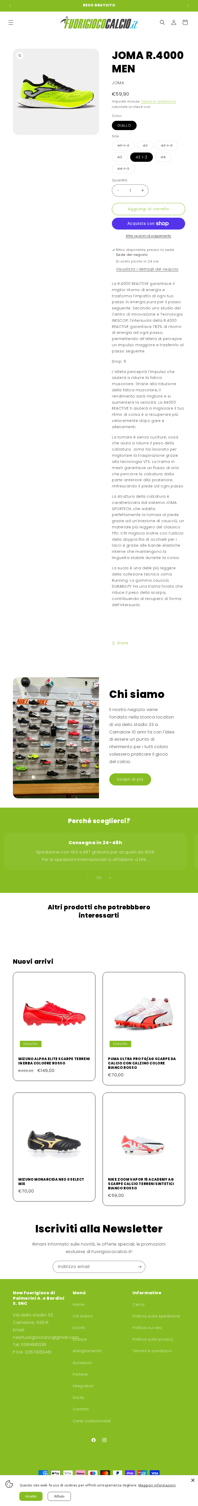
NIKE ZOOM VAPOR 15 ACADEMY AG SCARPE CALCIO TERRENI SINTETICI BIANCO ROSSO (141, 1184)
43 (122, 158)
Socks (78, 1397)
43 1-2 (141, 157)
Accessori (82, 1362)
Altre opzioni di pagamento (148, 236)
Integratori (83, 1386)
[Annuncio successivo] (188, 5)
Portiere (80, 1374)
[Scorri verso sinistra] (87, 878)
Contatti (81, 1409)
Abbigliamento (87, 1350)
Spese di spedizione (158, 101)
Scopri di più (130, 779)
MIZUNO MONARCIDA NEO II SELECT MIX (51, 1182)
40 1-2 (126, 146)
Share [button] (122, 643)
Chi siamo (83, 1316)
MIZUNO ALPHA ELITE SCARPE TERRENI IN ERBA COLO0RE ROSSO (54, 1061)
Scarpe (80, 1339)
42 (148, 146)
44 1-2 (126, 169)
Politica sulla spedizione (156, 1316)
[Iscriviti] (139, 1267)
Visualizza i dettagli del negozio (147, 269)
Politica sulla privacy (153, 1339)
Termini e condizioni (152, 1350)
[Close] (192, 1480)
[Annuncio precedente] (10, 5)
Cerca (139, 1304)
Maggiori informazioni (157, 1485)
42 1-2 (169, 146)
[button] (10, 22)
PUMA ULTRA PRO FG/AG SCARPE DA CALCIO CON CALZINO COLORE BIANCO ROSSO (142, 1063)
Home (78, 1304)
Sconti (79, 1327)
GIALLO (124, 125)
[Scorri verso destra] (110, 878)
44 (166, 158)
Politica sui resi (147, 1327)
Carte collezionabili (92, 1421)
